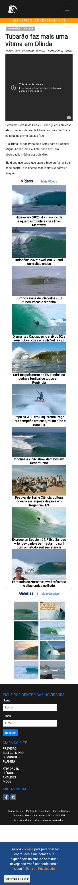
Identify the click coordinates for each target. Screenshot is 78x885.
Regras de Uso (15, 811)
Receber (10, 733)
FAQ (50, 815)
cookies (28, 849)
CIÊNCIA (8, 773)
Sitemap (28, 815)
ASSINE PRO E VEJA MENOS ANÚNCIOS (39, 20)
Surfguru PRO (13, 753)
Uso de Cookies (61, 811)
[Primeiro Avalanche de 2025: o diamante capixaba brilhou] (52, 630)
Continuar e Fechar (17, 878)
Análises (9, 777)
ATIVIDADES (11, 768)
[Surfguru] (13, 9)
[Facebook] (6, 796)
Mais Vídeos (49, 181)
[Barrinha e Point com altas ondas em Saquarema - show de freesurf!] (26, 630)
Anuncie (17, 815)
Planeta (9, 761)
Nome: (7, 700)
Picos (7, 781)
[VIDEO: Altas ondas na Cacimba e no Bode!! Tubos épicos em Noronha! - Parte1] (52, 650)
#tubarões (13, 28)
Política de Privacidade (38, 869)
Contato (40, 815)
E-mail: (7, 716)
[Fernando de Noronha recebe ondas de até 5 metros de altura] (52, 670)
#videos (28, 28)
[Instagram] (13, 796)
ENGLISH (60, 815)
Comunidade (12, 757)
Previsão (10, 748)
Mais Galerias (50, 593)
